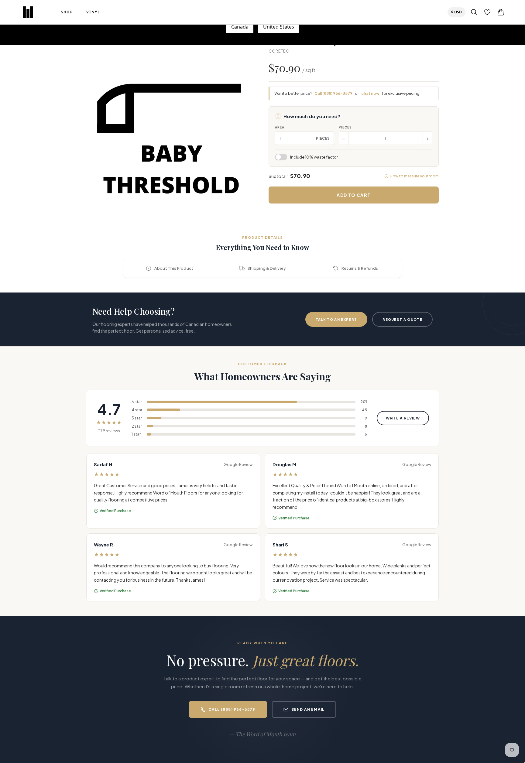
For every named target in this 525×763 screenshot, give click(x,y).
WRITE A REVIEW (403, 418)
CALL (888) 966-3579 (232, 709)
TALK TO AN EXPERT (336, 319)
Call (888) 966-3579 (333, 93)
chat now (370, 93)
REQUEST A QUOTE (402, 319)
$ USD (458, 12)
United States (278, 26)
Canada (240, 26)
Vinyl (93, 12)
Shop (67, 12)
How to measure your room (414, 176)
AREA (279, 127)
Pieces (345, 127)
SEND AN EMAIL (308, 709)
